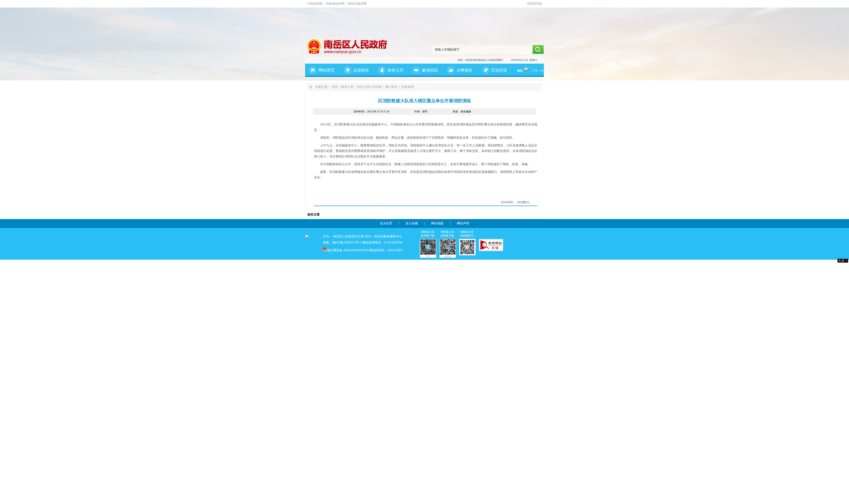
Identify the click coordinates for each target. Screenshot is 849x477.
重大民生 (391, 87)
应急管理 (407, 87)
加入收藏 (411, 223)
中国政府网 (314, 3)
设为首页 (386, 223)
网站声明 (463, 223)
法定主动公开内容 (369, 87)
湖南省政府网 (335, 3)
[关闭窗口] (523, 202)
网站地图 (437, 223)
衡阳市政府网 (357, 3)
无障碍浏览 (534, 3)
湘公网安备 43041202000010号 (347, 250)
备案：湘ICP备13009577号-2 (342, 242)
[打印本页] (507, 202)
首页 (334, 87)
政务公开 (347, 87)
